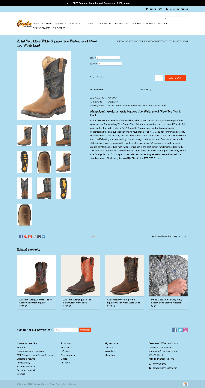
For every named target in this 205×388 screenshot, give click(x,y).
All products (66, 347)
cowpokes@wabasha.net (165, 367)
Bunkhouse (121, 23)
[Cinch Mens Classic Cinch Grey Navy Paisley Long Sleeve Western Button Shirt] (168, 275)
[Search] (166, 18)
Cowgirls (74, 23)
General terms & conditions (30, 351)
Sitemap (21, 373)
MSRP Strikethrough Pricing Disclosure (36, 355)
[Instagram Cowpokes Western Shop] (185, 330)
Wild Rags (164, 23)
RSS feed (65, 362)
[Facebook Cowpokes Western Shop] (174, 330)
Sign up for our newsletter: (34, 329)
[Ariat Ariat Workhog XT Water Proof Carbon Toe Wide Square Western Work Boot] (36, 275)
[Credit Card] (185, 384)
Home (36, 23)
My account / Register (178, 9)
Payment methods (26, 366)
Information (97, 89)
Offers (64, 358)
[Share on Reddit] (34, 236)
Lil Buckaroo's (104, 23)
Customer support (26, 370)
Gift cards (59, 28)
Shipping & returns (26, 358)
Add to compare (173, 236)
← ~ (68, 3)
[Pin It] (30, 236)
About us (21, 347)
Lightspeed (71, 384)
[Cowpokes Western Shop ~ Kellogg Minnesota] (24, 23)
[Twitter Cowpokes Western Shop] (180, 330)
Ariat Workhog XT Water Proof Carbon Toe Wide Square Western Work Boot (35, 301)
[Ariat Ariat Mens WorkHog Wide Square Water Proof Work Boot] (124, 275)
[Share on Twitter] (43, 236)
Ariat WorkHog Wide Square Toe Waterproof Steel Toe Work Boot (155, 41)
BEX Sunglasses (41, 28)
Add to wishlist (158, 236)
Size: (93, 58)
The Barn (135, 23)
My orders (110, 351)
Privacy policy (23, 362)
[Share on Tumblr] (39, 236)
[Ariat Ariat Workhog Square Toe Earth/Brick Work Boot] (80, 275)
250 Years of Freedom (54, 23)
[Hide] (202, 3)
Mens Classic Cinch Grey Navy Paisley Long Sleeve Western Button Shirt (166, 301)
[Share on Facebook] (21, 236)
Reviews (145, 89)
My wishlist (110, 355)
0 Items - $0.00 (156, 9)
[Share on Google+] (25, 236)
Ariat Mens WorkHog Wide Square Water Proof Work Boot (123, 301)
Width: (93, 64)
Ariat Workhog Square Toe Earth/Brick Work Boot (77, 301)
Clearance (149, 23)
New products (68, 355)
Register (109, 347)
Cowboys (88, 23)
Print (184, 236)
